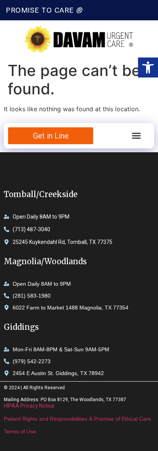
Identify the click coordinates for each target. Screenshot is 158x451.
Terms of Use (20, 431)
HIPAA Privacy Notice (29, 406)
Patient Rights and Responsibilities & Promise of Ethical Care (77, 419)
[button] (148, 67)
